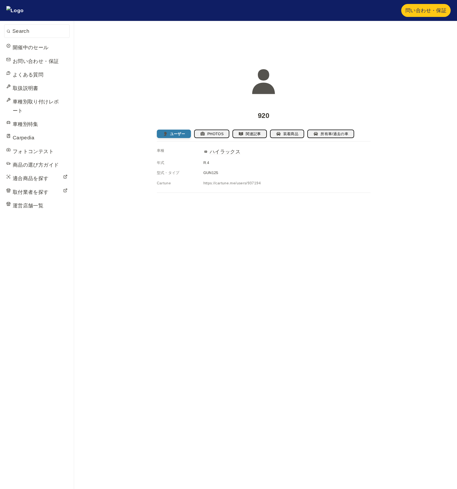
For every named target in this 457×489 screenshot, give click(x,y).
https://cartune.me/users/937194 (232, 183)
